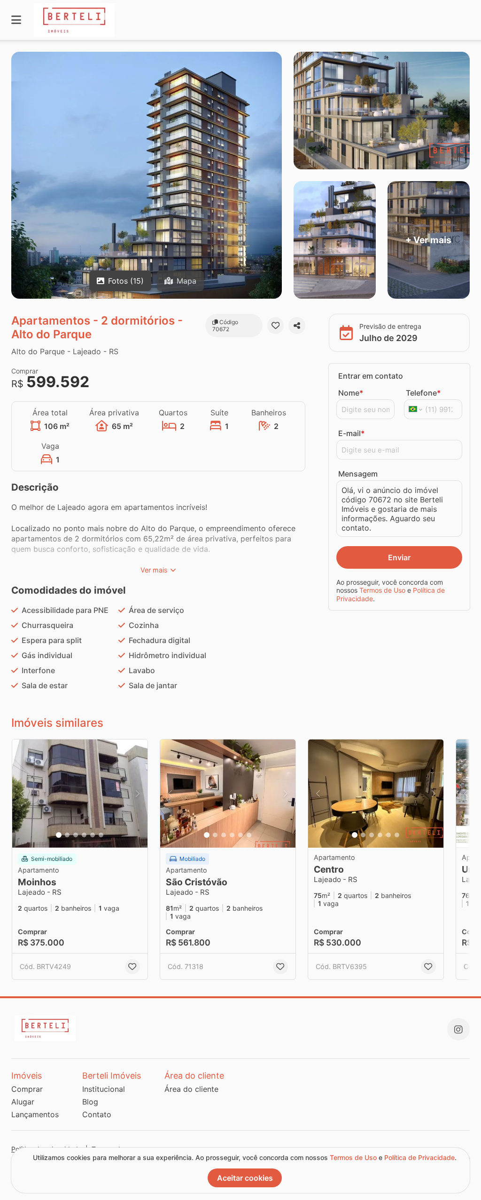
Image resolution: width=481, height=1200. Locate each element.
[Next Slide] (137, 793)
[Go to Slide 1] (59, 835)
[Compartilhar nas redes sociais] (296, 325)
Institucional (103, 1089)
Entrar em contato (370, 376)
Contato (96, 1114)
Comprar (27, 1089)
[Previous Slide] (22, 793)
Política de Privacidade (419, 1157)
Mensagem (358, 473)
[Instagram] (458, 1029)
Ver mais (154, 570)
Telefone (423, 392)
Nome (350, 392)
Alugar (22, 1101)
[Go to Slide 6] (101, 835)
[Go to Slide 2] (67, 835)
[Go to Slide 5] (92, 835)
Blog (90, 1101)
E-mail (351, 433)
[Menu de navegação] (16, 20)
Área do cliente (191, 1089)
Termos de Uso (382, 590)
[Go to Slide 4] (84, 835)
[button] (79, 793)
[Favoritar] (275, 325)
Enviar (399, 557)
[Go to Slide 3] (75, 835)
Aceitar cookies (245, 1178)
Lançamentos (35, 1114)
